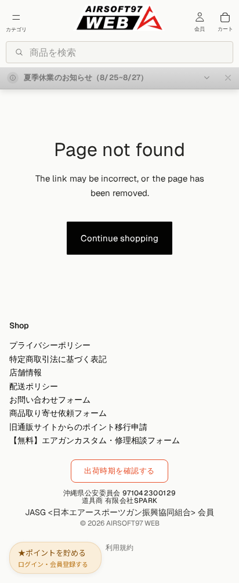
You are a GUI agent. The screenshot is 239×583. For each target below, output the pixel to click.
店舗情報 (25, 373)
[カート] (225, 17)
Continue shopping (119, 238)
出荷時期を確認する (119, 470)
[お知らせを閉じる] (228, 78)
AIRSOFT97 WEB (133, 523)
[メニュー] (16, 17)
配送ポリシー (33, 386)
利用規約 (119, 547)
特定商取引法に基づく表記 (58, 359)
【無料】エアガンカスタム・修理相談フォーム (94, 441)
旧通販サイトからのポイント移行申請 (78, 427)
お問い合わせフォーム (49, 399)
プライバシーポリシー (49, 346)
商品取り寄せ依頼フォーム (58, 413)
